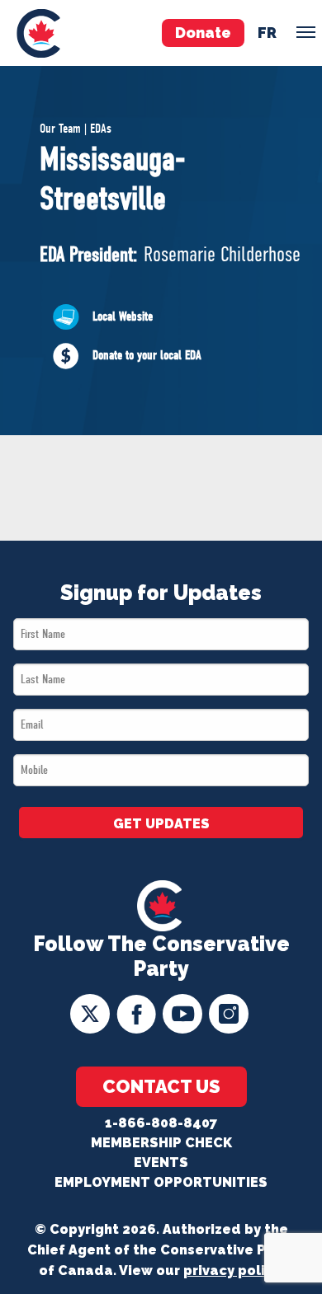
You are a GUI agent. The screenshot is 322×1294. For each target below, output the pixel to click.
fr (267, 32)
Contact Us (161, 1086)
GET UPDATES (161, 824)
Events (161, 1162)
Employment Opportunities (161, 1182)
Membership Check (161, 1143)
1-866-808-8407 (161, 1123)
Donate (203, 32)
